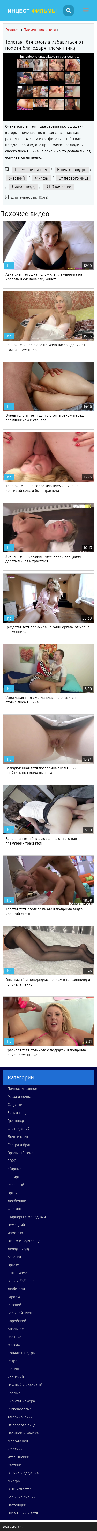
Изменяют (16, 1233)
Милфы (42, 178)
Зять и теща (17, 1112)
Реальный (16, 1184)
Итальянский (18, 1457)
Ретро (12, 1361)
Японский (16, 1377)
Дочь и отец (18, 1136)
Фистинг (14, 1209)
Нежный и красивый (25, 1385)
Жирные (15, 1168)
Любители (16, 1289)
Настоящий (17, 1505)
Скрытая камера (21, 1401)
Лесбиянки (17, 1200)
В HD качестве (58, 186)
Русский (14, 1305)
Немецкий (16, 1225)
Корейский (17, 1321)
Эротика (14, 1337)
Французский (19, 1128)
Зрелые (14, 1393)
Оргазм (13, 1265)
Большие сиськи (21, 1497)
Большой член (20, 1313)
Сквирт (13, 1176)
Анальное (16, 1329)
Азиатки (14, 1257)
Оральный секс (20, 1152)
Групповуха (17, 1120)
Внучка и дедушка (23, 1473)
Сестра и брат (19, 1144)
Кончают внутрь (71, 169)
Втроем (14, 1297)
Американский (20, 1417)
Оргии (13, 1192)
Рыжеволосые (20, 1409)
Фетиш (13, 1369)
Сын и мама (17, 1273)
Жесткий (17, 178)
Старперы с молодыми (27, 1217)
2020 (12, 1160)
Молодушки (18, 1441)
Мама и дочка (19, 1096)
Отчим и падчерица (24, 1241)
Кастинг (14, 1465)
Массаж (14, 1345)
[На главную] (32, 11)
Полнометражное (22, 1088)
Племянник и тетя (31, 169)
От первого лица (74, 178)
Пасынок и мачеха (23, 1433)
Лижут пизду (23, 186)
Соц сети (15, 1104)
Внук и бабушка (21, 1281)
